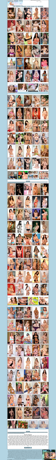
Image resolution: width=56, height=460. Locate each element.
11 (14, 432)
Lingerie (33, 440)
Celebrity (21, 437)
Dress (39, 438)
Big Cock (44, 435)
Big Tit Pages (28, 181)
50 (47, 432)
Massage (38, 440)
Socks (43, 443)
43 (41, 432)
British (12, 437)
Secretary (18, 443)
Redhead (10, 443)
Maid (36, 440)
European (42, 438)
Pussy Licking (43, 442)
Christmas (27, 437)
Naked (34, 441)
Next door (31, 441)
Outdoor (11, 442)
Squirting (13, 444)
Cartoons (17, 437)
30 (30, 432)
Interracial (9, 440)
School (16, 443)
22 (23, 432)
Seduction (22, 443)
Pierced (23, 442)
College (40, 437)
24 (25, 432)
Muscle (28, 441)
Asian (25, 435)
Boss (40, 436)
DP (37, 438)
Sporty (46, 443)
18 (20, 432)
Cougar (10, 438)
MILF (12, 441)
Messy (9, 441)
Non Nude (40, 441)
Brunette (43, 436)
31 (31, 432)
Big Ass (12, 436)
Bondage (35, 436)
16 (18, 432)
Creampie (16, 438)
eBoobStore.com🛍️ (18, 6)
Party (20, 442)
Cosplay (46, 437)
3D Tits (15, 435)
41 (39, 432)
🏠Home (14, 6)
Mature (46, 440)
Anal (20, 435)
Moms (20, 441)
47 (44, 432)
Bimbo (23, 436)
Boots (38, 436)
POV (31, 442)
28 (28, 432)
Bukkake (46, 436)
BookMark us (28, 447)
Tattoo (28, 444)
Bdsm (36, 435)
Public (37, 442)
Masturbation (43, 440)
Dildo (32, 438)
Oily (8, 442)
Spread (10, 444)
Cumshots (25, 438)
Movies (25, 441)
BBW (33, 435)
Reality (47, 442)
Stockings (20, 444)
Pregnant (33, 442)
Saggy (13, 443)
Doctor (35, 438)
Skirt (36, 443)
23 (24, 432)
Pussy (39, 442)
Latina (21, 440)
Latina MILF (24, 440)
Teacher (31, 444)
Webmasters (8, 459)
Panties (14, 442)
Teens (45, 444)
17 (19, 432)
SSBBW (17, 444)
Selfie (26, 443)
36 (35, 432)
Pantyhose (17, 442)
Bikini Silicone (19, 436)
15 (17, 432)
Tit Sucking (39, 444)
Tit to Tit (42, 444)
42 (40, 432)
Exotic (45, 438)
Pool (25, 442)
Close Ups (34, 437)
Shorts (31, 443)
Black (25, 436)
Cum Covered (21, 438)
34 (33, 432)
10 (13, 432)
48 (45, 432)
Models (17, 441)
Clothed (37, 437)
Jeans (16, 440)
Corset (43, 437)
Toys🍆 (36, 6)
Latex (19, 440)
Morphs (22, 441)
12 (15, 432)
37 (36, 432)
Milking (14, 441)
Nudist (44, 441)
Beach (38, 435)
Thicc (34, 444)
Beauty (41, 435)
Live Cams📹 (28, 6)
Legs (27, 440)
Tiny (36, 444)
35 (34, 432)
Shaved (28, 443)
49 (46, 432)
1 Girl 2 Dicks (11, 435)
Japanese (13, 440)
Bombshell (31, 436)
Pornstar (28, 442)
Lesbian (30, 440)
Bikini (15, 436)
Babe (28, 435)
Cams (14, 437)
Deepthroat (29, 438)
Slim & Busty (40, 443)
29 (29, 432)
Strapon (25, 444)
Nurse (46, 441)
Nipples (37, 441)
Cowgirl (13, 438)
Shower (34, 443)
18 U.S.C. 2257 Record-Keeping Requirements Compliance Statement (18, 459)
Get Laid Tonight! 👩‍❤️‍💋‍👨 (23, 6)
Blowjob (28, 436)
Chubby (30, 437)
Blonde (9, 437)
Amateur (17, 435)
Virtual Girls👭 (32, 6)
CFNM (24, 437)
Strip (23, 444)
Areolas (23, 435)
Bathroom (30, 435)
